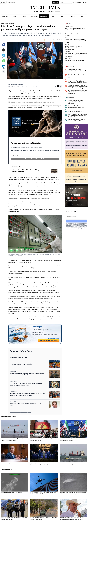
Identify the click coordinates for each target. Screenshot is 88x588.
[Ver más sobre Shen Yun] (76, 131)
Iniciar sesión (55, 2)
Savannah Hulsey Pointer (21, 351)
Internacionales (4, 23)
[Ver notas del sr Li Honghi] (76, 161)
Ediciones (3, 2)
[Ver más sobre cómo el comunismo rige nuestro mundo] (76, 195)
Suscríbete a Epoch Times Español (49, 340)
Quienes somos (11, 2)
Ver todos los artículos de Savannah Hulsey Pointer (20, 412)
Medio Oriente (12, 23)
